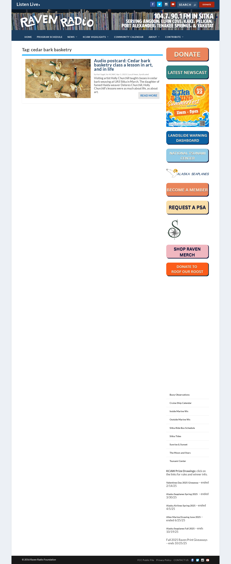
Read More (148, 95)
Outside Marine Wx (180, 419)
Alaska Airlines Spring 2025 (180, 505)
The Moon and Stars (180, 452)
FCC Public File (145, 560)
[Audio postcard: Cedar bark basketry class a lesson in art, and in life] (58, 78)
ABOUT (153, 37)
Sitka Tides (175, 436)
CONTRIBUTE (173, 37)
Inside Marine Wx (179, 411)
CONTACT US (181, 560)
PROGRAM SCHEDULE (49, 37)
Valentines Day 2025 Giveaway (182, 482)
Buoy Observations (180, 394)
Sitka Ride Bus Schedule (182, 427)
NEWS (71, 37)
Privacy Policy (163, 560)
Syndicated (144, 74)
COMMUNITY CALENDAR (129, 37)
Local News (133, 74)
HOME (28, 37)
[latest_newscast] (187, 78)
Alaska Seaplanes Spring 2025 (182, 494)
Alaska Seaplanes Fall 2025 (180, 528)
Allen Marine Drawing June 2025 (183, 517)
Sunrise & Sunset (178, 444)
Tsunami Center (178, 461)
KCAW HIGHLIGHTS (94, 37)
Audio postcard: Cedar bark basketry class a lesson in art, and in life (123, 65)
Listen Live (27, 4)
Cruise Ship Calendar (181, 402)
